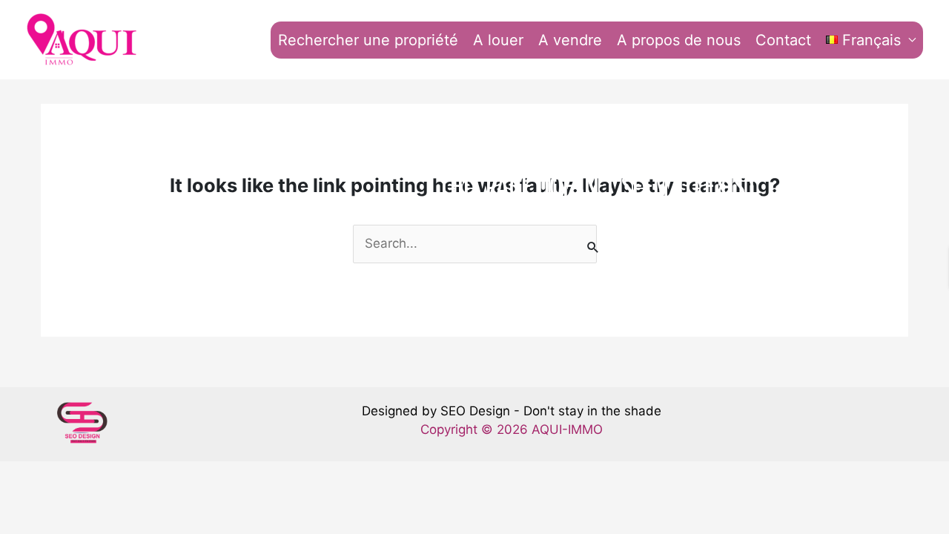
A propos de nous (679, 40)
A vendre (570, 40)
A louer (498, 40)
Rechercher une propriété (368, 40)
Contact (783, 40)
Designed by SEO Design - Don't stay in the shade (511, 410)
